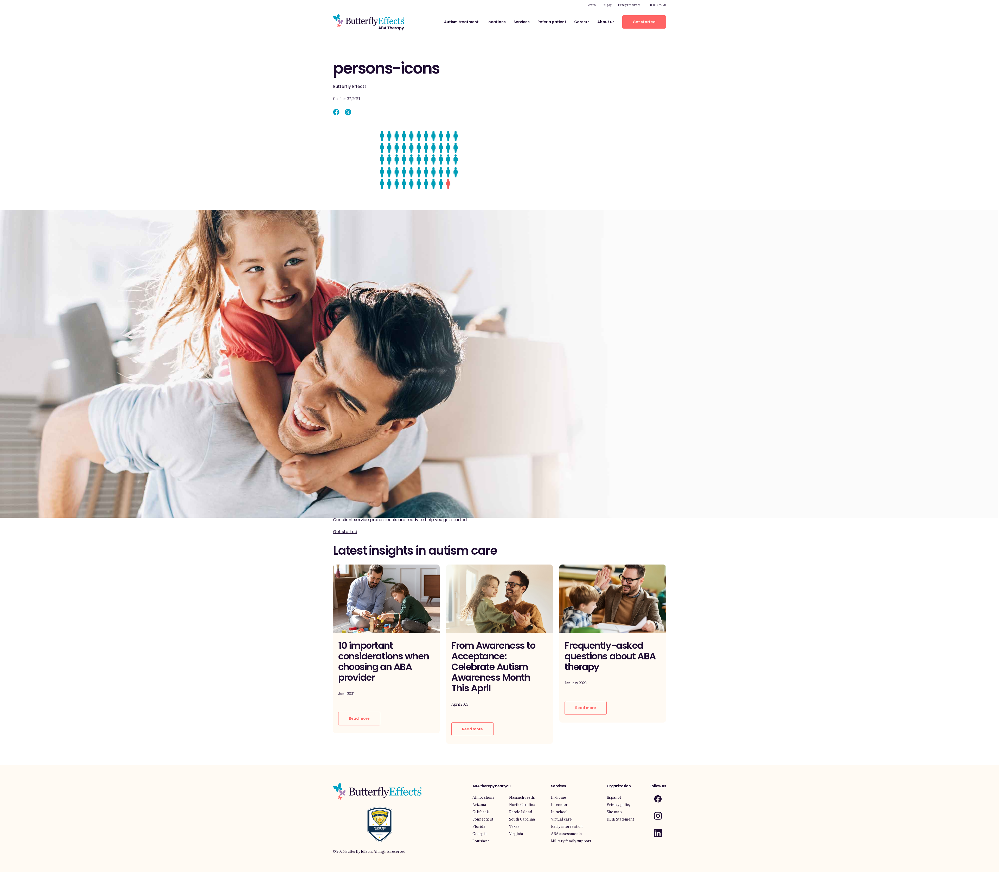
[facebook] (658, 799)
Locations (496, 21)
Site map (614, 812)
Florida (478, 826)
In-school (559, 812)
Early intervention (567, 826)
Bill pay (606, 5)
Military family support (571, 841)
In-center (559, 804)
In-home (558, 797)
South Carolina (522, 819)
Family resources (629, 5)
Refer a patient (551, 21)
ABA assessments (566, 833)
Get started (644, 21)
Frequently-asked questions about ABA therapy (610, 656)
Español (614, 797)
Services (522, 21)
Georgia (479, 833)
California (481, 812)
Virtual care (561, 819)
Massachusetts (522, 797)
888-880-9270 (656, 5)
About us (605, 21)
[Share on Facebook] (336, 112)
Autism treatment (461, 21)
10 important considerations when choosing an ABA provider (383, 661)
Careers (582, 21)
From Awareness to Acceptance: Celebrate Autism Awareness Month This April (493, 667)
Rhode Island (520, 812)
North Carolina (522, 804)
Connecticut (482, 819)
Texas (514, 826)
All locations (483, 797)
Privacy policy (619, 804)
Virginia (516, 833)
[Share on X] (348, 112)
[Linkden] (658, 833)
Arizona (479, 804)
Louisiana (481, 841)
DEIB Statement (620, 819)
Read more (359, 718)
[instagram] (658, 816)
